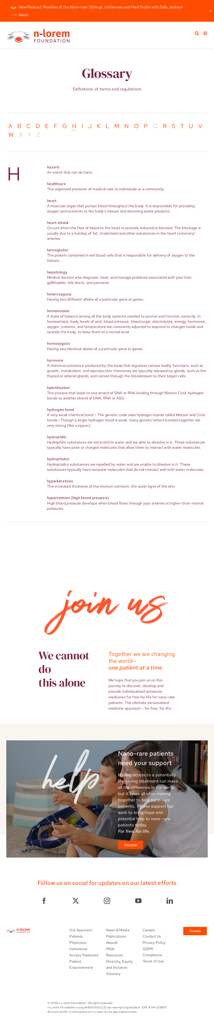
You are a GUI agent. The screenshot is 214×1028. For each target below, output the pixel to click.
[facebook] (44, 901)
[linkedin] (170, 901)
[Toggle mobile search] (197, 33)
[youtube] (138, 901)
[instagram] (107, 901)
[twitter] (76, 901)
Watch (23, 15)
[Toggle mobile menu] (205, 33)
